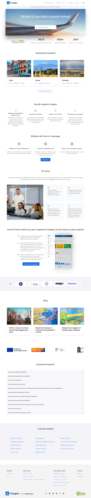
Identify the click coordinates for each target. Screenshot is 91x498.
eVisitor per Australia (16, 438)
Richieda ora (45, 159)
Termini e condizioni (60, 476)
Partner (80, 471)
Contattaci (70, 2)
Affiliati (80, 476)
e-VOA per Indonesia (41, 448)
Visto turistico (27, 473)
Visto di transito (28, 476)
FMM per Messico (40, 452)
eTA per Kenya (14, 452)
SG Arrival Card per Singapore (69, 441)
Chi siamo (9, 473)
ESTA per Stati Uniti (15, 448)
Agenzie (80, 473)
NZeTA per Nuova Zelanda (68, 445)
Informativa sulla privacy (61, 482)
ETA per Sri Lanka (65, 438)
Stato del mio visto (49, 2)
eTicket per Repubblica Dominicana (45, 441)
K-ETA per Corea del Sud (67, 448)
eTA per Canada (40, 438)
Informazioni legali (59, 473)
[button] (82, 3)
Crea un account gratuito (31, 264)
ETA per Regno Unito (41, 445)
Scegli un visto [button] (60, 2)
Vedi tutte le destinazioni (44, 91)
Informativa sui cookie (60, 479)
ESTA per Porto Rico (15, 445)
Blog (77, 2)
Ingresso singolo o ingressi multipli (33, 479)
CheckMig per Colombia (16, 441)
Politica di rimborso (60, 485)
